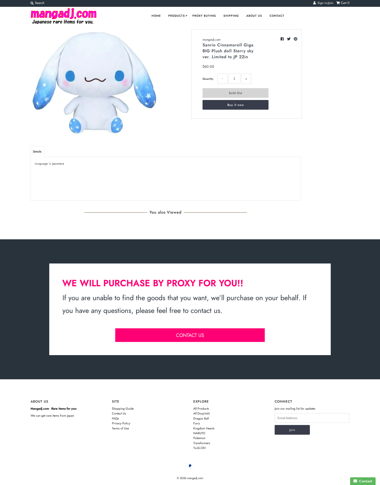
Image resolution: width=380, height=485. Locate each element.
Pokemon (199, 438)
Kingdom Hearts (203, 428)
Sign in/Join (324, 3)
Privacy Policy (121, 423)
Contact (277, 16)
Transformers (201, 443)
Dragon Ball (201, 418)
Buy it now (235, 105)
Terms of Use (120, 428)
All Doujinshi (201, 413)
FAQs (115, 418)
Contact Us (119, 413)
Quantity (208, 79)
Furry (196, 423)
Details (37, 151)
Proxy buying (204, 16)
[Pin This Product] (295, 39)
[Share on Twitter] (289, 39)
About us (254, 16)
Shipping (231, 16)
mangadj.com (212, 39)
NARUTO (199, 433)
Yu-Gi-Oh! (199, 448)
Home (156, 16)
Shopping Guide (123, 408)
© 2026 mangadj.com (190, 478)
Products (176, 16)
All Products (201, 408)
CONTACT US (190, 335)
